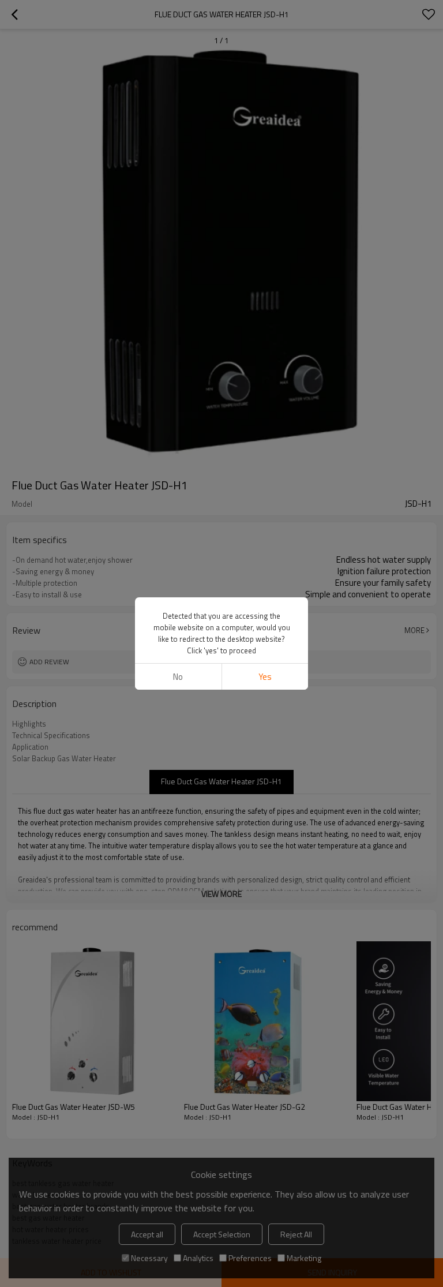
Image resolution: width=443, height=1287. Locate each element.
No (178, 676)
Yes (265, 676)
